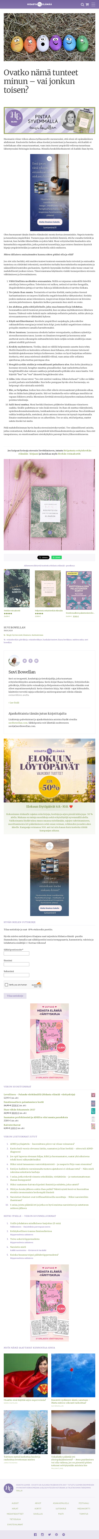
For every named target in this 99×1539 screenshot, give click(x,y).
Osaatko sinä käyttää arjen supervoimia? (25, 1400)
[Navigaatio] (93, 4)
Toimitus (83, 1513)
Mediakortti (83, 1508)
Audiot (15, 1503)
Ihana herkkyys (65, 640)
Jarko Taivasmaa (10, 1463)
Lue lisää (14, 702)
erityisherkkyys (35, 640)
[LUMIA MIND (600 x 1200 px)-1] (49, 877)
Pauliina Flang (57, 1468)
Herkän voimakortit (69, 453)
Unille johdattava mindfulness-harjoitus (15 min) (35, 1223)
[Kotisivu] (25, 661)
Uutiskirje (61, 1508)
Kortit (38, 1508)
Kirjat (15, 1508)
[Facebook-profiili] (30, 661)
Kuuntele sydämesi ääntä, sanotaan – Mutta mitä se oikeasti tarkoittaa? (70, 1401)
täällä (19, 1490)
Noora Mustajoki (11, 1403)
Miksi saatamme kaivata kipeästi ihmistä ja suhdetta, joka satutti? (44, 1184)
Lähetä (57, 557)
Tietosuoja (15, 1519)
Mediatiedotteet (15, 1513)
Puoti (61, 1513)
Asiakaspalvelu (61, 1503)
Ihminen (27, 635)
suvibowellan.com (18, 723)
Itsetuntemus (37, 635)
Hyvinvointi (17, 635)
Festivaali (84, 1503)
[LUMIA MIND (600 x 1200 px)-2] (49, 192)
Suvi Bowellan (15, 627)
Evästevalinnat (15, 1524)
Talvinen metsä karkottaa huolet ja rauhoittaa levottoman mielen (22, 1458)
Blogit (9, 635)
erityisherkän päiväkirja (17, 640)
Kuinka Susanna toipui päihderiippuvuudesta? (34, 1255)
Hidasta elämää (39, 4)
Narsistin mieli (18, 1247)
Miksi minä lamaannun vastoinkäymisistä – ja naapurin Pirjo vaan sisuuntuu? (51, 1164)
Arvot (38, 1503)
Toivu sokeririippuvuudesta (24, 1239)
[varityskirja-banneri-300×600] (49, 1042)
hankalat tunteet (50, 640)
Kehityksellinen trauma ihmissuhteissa (31, 1231)
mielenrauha (78, 640)
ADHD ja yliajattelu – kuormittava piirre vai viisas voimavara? (42, 1144)
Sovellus (38, 1513)
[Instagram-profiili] (36, 661)
